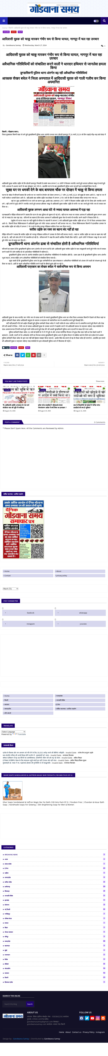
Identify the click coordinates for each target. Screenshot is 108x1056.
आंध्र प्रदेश (55, 864)
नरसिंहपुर (55, 914)
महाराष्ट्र (55, 945)
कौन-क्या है (7, 713)
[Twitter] (22, 355)
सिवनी (11, 28)
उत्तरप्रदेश (55, 877)
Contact (7, 575)
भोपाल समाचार (55, 932)
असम (55, 859)
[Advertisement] (54, 655)
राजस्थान (55, 955)
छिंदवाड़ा (55, 891)
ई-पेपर (58, 704)
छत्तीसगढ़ (55, 886)
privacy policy (61, 575)
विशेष (55, 959)
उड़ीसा (55, 873)
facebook (30, 613)
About (58, 571)
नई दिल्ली (55, 909)
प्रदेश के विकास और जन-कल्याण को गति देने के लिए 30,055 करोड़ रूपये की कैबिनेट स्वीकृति (33, 752)
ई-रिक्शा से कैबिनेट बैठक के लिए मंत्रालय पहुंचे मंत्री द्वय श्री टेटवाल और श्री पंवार (30, 760)
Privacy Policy (88, 1032)
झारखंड (55, 900)
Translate (22, 734)
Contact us (76, 1032)
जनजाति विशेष (60, 700)
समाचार (14, 32)
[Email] (38, 355)
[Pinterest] (33, 355)
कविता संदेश (55, 882)
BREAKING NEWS (55, 854)
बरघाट (55, 923)
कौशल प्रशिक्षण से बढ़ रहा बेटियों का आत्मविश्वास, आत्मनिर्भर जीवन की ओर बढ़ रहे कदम (31, 757)
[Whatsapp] (28, 355)
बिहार (55, 927)
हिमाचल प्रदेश (55, 982)
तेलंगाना (55, 905)
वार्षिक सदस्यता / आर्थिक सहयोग (66, 709)
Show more (100, 381)
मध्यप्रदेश (6, 32)
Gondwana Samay (21, 1038)
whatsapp (83, 613)
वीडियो (55, 964)
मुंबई (55, 950)
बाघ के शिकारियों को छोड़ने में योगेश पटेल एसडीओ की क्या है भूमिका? (86, 406)
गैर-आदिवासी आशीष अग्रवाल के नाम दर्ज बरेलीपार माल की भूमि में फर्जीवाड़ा (16, 406)
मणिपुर (55, 936)
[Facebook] (17, 355)
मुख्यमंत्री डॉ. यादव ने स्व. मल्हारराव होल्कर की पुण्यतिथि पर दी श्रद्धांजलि (26, 763)
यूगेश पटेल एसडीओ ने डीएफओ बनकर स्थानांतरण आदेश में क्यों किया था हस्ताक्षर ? (52, 406)
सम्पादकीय (7, 709)
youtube (83, 624)
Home (4, 28)
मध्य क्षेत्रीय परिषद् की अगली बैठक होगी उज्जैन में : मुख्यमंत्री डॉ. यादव (26, 755)
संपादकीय (55, 968)
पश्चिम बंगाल (55, 918)
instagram (31, 624)
